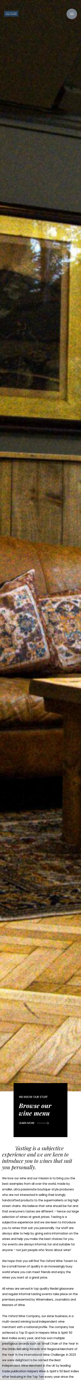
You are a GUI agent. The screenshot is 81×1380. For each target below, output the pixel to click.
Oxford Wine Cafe (11, 13)
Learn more (26, 1123)
